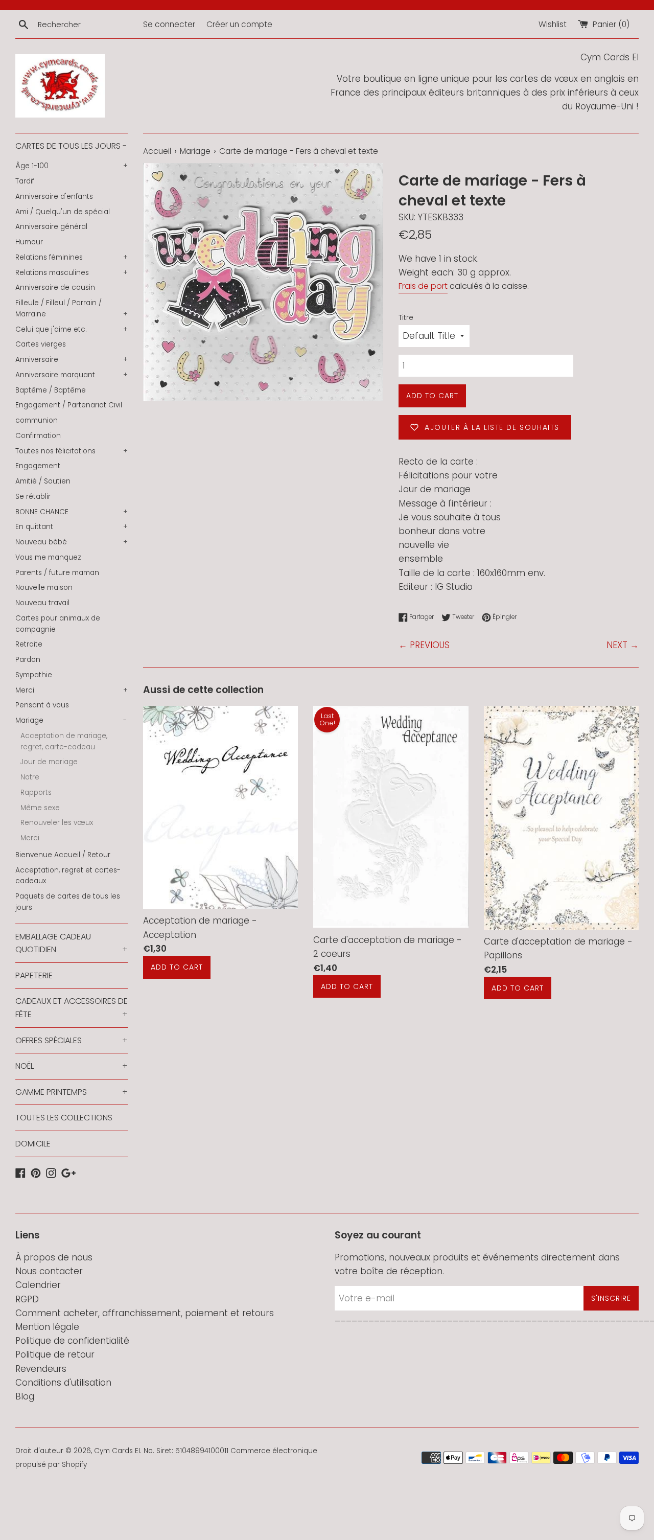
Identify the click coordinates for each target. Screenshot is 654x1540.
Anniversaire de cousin (55, 287)
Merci (71, 690)
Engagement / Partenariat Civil (68, 405)
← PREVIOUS (424, 645)
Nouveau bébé (71, 542)
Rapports (36, 792)
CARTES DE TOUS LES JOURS (71, 146)
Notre (29, 777)
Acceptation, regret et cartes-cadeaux (68, 875)
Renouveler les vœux (56, 823)
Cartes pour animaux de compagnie (57, 623)
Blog (24, 1396)
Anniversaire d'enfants (54, 196)
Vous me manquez (48, 557)
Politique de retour (55, 1354)
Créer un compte (239, 24)
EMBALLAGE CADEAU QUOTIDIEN (71, 943)
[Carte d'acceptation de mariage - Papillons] (561, 818)
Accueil (157, 151)
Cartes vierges (40, 344)
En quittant (71, 527)
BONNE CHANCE (71, 512)
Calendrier (38, 1285)
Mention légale (47, 1327)
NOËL (71, 1066)
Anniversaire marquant (71, 375)
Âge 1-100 (71, 166)
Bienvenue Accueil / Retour (62, 855)
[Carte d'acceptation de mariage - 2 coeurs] (390, 817)
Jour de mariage (49, 762)
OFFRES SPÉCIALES (71, 1040)
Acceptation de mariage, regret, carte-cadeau (63, 741)
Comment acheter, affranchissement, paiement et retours (144, 1313)
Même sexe (40, 808)
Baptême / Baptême (50, 390)
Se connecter (169, 24)
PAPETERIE (34, 975)
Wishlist (553, 24)
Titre (406, 318)
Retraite (28, 644)
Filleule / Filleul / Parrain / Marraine (71, 308)
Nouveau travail (42, 603)
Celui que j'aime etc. (71, 329)
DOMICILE (33, 1144)
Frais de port (423, 286)
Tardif (24, 181)
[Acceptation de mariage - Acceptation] (220, 807)
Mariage (71, 720)
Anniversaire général (51, 227)
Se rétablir (33, 496)
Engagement (37, 466)
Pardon (27, 659)
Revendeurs (40, 1369)
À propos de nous (53, 1257)
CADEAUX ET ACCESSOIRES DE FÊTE (71, 1007)
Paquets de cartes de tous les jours (67, 901)
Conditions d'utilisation (63, 1382)
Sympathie (33, 675)
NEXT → (622, 645)
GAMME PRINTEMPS (71, 1092)
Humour (29, 242)
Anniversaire (71, 359)
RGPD (27, 1299)
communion (36, 420)
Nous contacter (49, 1271)
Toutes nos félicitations (71, 451)
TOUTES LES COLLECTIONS (63, 1117)
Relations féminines (71, 257)
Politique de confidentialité (72, 1341)
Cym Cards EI (117, 1451)
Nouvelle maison (44, 587)
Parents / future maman (57, 573)
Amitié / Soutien (43, 481)
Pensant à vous (42, 705)
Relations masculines (71, 273)
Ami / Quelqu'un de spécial (62, 212)
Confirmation (38, 436)
